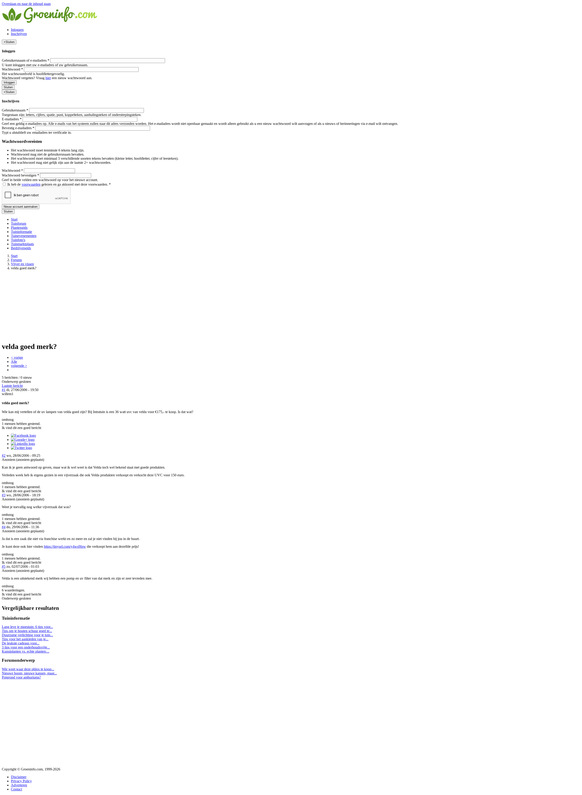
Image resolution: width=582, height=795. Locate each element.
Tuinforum (18, 223)
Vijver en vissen (22, 264)
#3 (3, 495)
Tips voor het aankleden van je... (25, 639)
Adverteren (19, 785)
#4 (3, 527)
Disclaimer (18, 777)
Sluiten (8, 87)
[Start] (50, 22)
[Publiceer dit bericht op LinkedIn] (23, 444)
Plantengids (19, 228)
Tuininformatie (21, 232)
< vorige (17, 357)
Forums (16, 260)
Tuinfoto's (18, 240)
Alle (14, 361)
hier (48, 78)
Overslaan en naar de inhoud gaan (26, 4)
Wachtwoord (12, 69)
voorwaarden (31, 184)
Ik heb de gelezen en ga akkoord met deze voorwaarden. (58, 184)
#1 (3, 390)
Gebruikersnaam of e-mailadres (25, 60)
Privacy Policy (21, 781)
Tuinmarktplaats (22, 244)
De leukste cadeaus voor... (20, 643)
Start (14, 219)
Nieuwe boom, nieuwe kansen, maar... (29, 673)
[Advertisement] (291, 306)
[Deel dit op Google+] (23, 440)
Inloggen (17, 30)
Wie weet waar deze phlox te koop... (28, 669)
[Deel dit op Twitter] (21, 448)
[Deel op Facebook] (23, 435)
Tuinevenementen (23, 236)
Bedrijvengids (21, 248)
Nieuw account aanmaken (21, 206)
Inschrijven (19, 34)
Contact (16, 789)
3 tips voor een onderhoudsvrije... (26, 647)
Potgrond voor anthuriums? (21, 677)
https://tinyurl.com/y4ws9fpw (65, 546)
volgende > (19, 366)
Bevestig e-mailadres (18, 128)
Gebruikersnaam (15, 110)
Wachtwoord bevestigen (20, 175)
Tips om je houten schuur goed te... (27, 631)
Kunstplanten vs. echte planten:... (25, 651)
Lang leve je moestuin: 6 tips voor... (27, 627)
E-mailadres (12, 119)
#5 (3, 566)
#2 (3, 455)
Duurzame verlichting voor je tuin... (27, 635)
